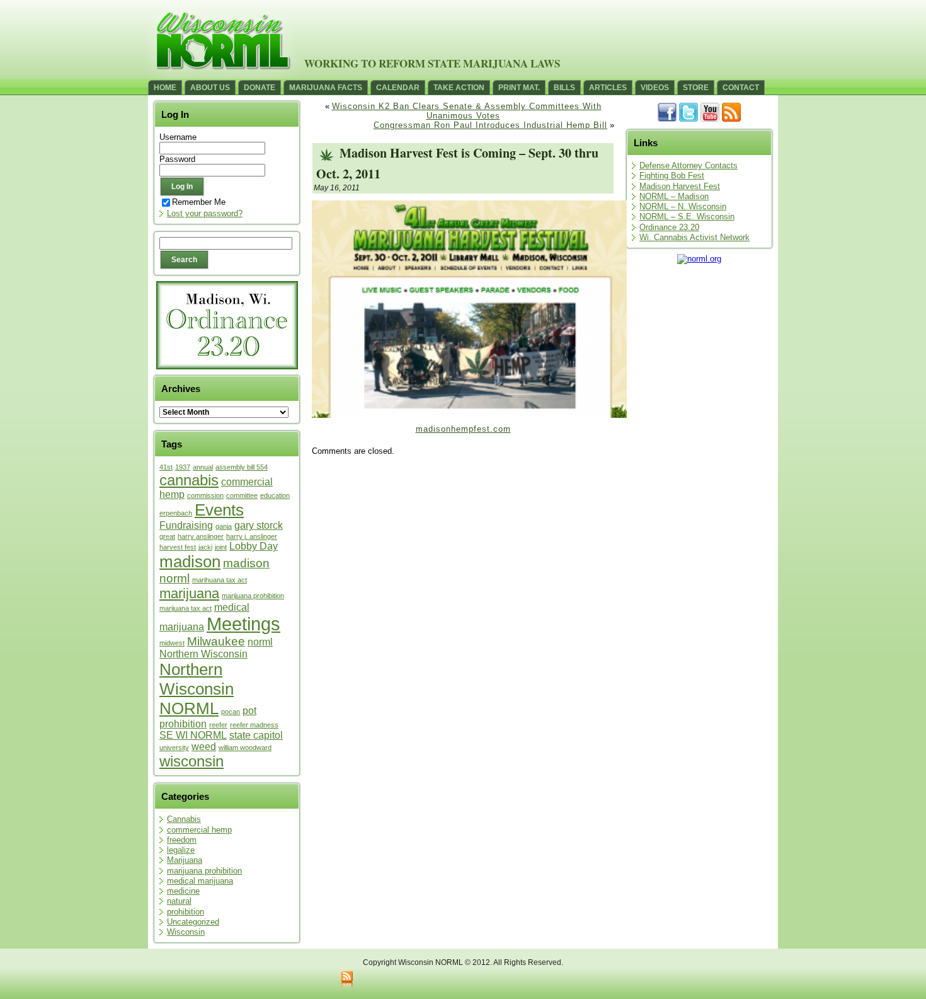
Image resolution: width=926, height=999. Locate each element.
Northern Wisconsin (203, 654)
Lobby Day (253, 546)
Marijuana (184, 860)
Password (177, 159)
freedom (182, 840)
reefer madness (254, 725)
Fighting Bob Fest (671, 175)
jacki (205, 547)
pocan (230, 711)
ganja (223, 526)
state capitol (256, 735)
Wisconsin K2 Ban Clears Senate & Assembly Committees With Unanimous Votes (467, 110)
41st (166, 467)
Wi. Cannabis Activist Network (694, 237)
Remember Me (199, 202)
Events (219, 509)
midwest (172, 643)
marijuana (189, 593)
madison (189, 561)
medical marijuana (200, 881)
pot (249, 710)
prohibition (183, 724)
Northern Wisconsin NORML (196, 689)
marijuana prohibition (253, 595)
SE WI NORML (193, 735)
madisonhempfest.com (463, 429)
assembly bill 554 (241, 467)
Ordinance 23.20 (669, 227)
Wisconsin (186, 932)
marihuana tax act (219, 580)
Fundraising (186, 525)
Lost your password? (205, 213)
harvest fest (177, 547)
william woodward (245, 747)
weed (203, 746)
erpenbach (175, 513)
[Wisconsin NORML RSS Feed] (347, 980)
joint (221, 547)
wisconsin (191, 761)
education (275, 495)
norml (260, 642)
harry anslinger (201, 536)
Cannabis (184, 819)
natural (179, 901)
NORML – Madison (674, 196)
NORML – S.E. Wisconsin (687, 216)
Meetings (243, 623)
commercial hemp (199, 829)
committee (242, 495)
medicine (183, 891)
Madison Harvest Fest (679, 186)
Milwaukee (216, 641)
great (167, 536)
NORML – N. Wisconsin (682, 206)
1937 (182, 467)
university (174, 747)
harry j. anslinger (251, 536)
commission (205, 495)
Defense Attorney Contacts (688, 165)
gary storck (258, 525)
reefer (218, 725)
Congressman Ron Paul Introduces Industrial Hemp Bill (490, 125)
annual (203, 467)
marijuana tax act (185, 608)
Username (178, 137)
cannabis (189, 479)
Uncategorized (193, 922)
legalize (181, 850)
